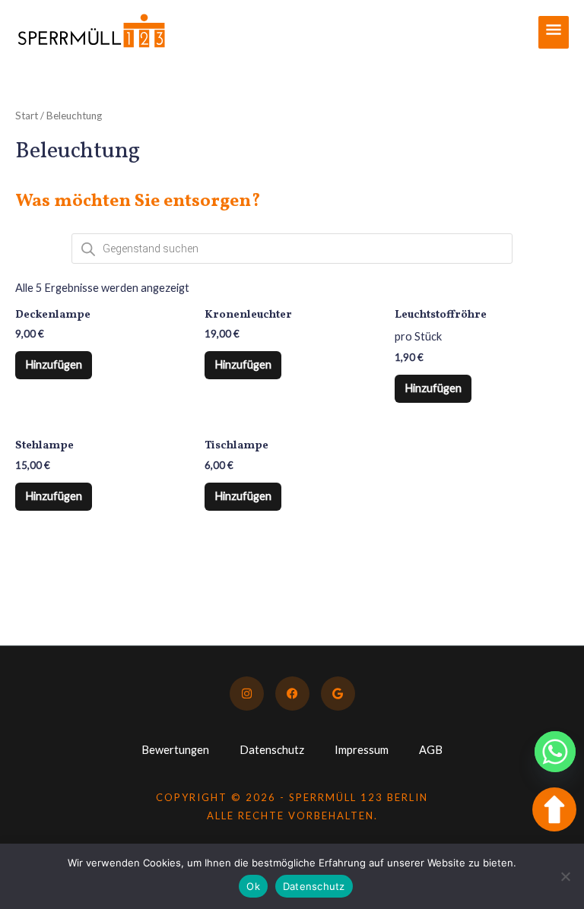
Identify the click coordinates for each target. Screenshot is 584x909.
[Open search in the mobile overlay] (292, 248)
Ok (253, 886)
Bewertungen (175, 749)
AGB (431, 749)
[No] (565, 876)
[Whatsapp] (555, 751)
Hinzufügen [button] (53, 364)
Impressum (362, 749)
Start (26, 115)
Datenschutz (272, 749)
